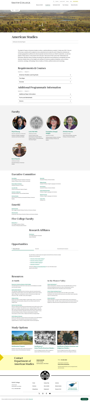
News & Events (74, 5)
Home (13, 10)
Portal (33, 382)
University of (34, 264)
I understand (84, 399)
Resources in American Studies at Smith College (21, 284)
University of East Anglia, (37, 258)
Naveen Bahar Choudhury (17, 183)
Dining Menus (35, 389)
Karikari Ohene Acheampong (63, 364)
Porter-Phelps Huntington (54, 291)
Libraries (57, 382)
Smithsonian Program (18, 346)
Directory (34, 386)
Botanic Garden (58, 386)
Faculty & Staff (62, 1)
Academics (47, 5)
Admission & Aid (56, 5)
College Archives (15, 298)
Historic (52, 284)
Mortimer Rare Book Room (17, 305)
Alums (71, 1)
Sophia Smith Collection (16, 289)
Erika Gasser (31, 234)
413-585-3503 (64, 359)
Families (67, 1)
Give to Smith (75, 1)
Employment (46, 389)
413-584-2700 (18, 388)
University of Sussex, (36, 260)
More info (31, 399)
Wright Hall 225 (40, 360)
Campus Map (46, 382)
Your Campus (65, 5)
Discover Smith (39, 5)
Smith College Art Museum (17, 316)
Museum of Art (58, 389)
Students (56, 1)
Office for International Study (40, 266)
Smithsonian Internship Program (19, 41)
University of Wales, (36, 262)
